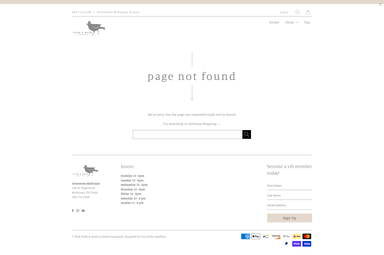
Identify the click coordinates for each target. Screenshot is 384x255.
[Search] (298, 12)
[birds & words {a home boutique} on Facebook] (73, 210)
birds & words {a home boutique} (102, 236)
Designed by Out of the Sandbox (145, 236)
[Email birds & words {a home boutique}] (83, 210)
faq (307, 22)
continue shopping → (204, 123)
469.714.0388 (82, 12)
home (274, 22)
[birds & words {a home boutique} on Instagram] (77, 210)
